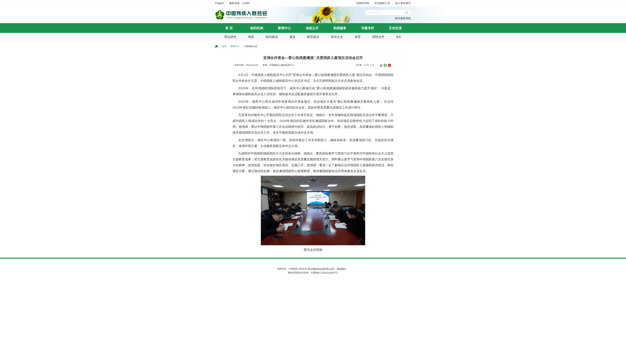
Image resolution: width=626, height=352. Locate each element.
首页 (224, 46)
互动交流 (395, 28)
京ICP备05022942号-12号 (321, 268)
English (219, 3)
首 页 (229, 28)
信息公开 (312, 28)
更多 (398, 37)
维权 (251, 37)
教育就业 (313, 37)
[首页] (241, 19)
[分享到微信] (385, 65)
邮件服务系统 (403, 18)
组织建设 (272, 37)
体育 (358, 37)
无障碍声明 (362, 3)
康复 (292, 37)
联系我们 (341, 268)
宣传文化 (337, 37)
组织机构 (256, 28)
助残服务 (339, 28)
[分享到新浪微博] (389, 65)
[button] (406, 12)
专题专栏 (367, 28)
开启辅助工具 (382, 3)
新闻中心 (284, 28)
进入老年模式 (403, 3)
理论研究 (230, 37)
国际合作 (378, 37)
